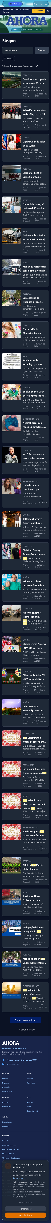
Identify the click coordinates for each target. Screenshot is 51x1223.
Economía (5, 1087)
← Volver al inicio (25, 1029)
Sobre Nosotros (8, 1141)
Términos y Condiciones (11, 1158)
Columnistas (6, 1107)
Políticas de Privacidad (10, 1149)
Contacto (5, 1126)
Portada (30, 1102)
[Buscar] (5, 4)
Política (5, 1078)
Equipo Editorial (8, 1154)
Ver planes (38, 11)
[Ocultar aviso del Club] (48, 11)
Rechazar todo (25, 1202)
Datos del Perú (32, 1111)
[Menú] (45, 4)
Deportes (5, 1083)
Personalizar (25, 1208)
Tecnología (31, 1083)
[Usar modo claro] (35, 4)
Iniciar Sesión (7, 1122)
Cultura (30, 1078)
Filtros (10, 58)
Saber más (18, 1178)
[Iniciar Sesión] (40, 3)
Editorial (5, 1102)
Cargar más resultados (25, 1020)
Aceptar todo (25, 1215)
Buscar (41, 50)
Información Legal (9, 1145)
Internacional (7, 1091)
